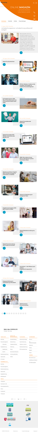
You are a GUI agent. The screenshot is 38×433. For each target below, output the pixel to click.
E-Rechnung (12, 346)
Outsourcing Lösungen (23, 339)
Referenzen (31, 345)
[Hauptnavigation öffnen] (36, 3)
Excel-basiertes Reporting (14, 351)
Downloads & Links (4, 383)
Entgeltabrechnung (4, 346)
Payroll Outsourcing (23, 341)
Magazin (30, 350)
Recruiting (2, 339)
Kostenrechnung (12, 341)
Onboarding (4, 344)
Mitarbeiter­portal (3, 376)
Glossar (2, 388)
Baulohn (4, 351)
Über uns (30, 339)
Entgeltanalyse (5, 349)
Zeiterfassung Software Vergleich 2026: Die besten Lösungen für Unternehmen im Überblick (10, 173)
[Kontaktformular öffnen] (34, 15)
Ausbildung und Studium (33, 360)
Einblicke (15, 21)
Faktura (11, 349)
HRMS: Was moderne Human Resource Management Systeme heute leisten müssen (27, 158)
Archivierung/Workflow (14, 354)
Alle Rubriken (3, 21)
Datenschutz (15, 431)
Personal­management (4, 366)
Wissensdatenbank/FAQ (4, 386)
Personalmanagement (4, 341)
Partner (30, 352)
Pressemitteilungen (22, 21)
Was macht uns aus (32, 357)
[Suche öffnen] (34, 3)
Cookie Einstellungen (25, 431)
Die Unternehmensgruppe (32, 342)
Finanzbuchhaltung (13, 339)
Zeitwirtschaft (3, 356)
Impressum (35, 431)
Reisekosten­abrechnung (4, 369)
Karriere (30, 347)
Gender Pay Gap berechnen (8, 61)
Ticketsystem (3, 381)
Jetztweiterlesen (21, 53)
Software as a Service (23, 344)
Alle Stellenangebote (32, 362)
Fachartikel (10, 21)
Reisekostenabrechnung (4, 354)
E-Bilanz (11, 356)
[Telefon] (34, 12)
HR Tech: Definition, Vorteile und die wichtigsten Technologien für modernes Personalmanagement (27, 85)
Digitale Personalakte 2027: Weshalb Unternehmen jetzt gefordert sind (9, 136)
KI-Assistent (2, 359)
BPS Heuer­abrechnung (23, 349)
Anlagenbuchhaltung (13, 344)
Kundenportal (3, 391)
